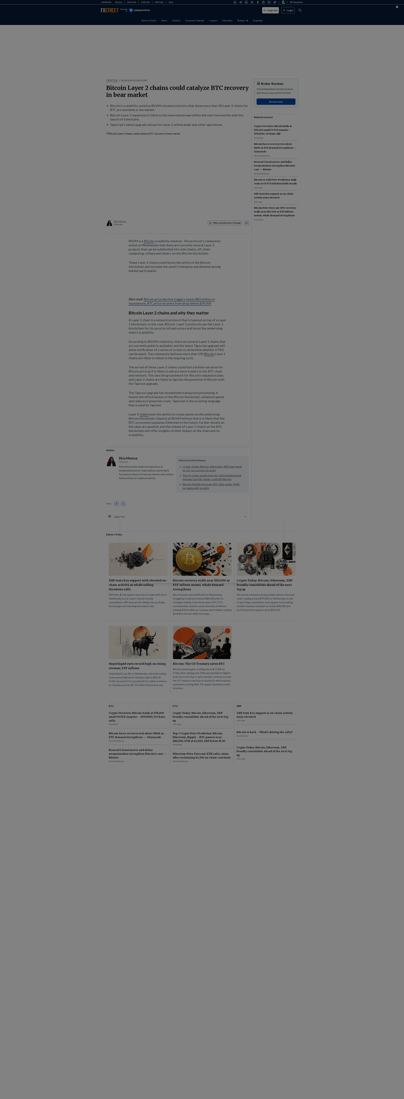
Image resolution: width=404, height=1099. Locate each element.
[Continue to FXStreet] (397, 7)
